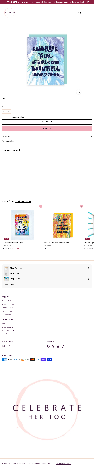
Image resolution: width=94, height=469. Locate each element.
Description (7, 136)
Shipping (5, 117)
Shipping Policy (7, 308)
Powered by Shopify (63, 464)
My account (6, 314)
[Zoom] (78, 91)
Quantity (5, 107)
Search (4, 334)
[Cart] (85, 12)
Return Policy (7, 311)
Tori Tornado (23, 201)
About (4, 324)
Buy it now (47, 128)
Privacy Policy (7, 301)
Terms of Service (8, 304)
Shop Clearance (8, 330)
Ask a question (8, 141)
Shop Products (7, 327)
